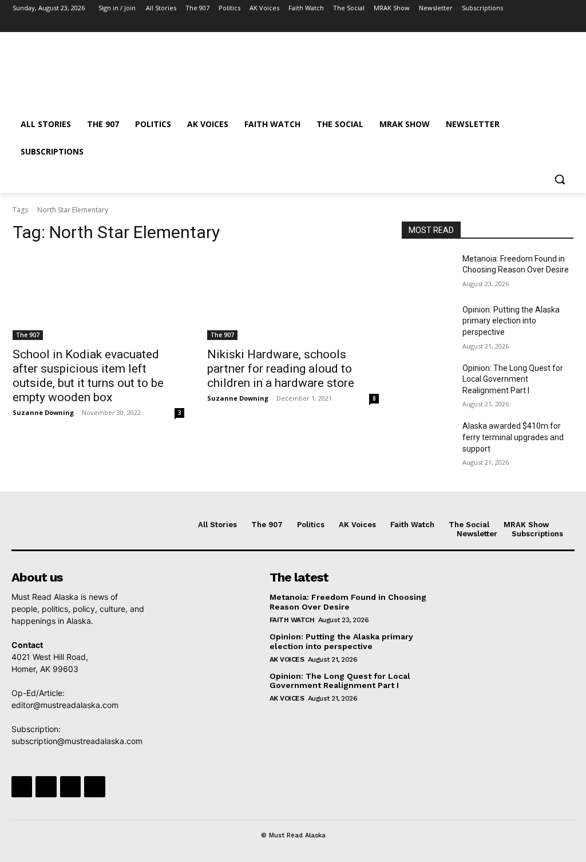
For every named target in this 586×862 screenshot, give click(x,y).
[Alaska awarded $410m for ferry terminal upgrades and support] (427, 439)
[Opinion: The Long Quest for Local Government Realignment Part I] (427, 381)
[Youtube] (566, 24)
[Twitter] (535, 24)
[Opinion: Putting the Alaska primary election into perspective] (427, 323)
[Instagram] (519, 24)
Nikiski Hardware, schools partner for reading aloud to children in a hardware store (280, 368)
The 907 (27, 335)
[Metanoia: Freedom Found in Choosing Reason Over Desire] (427, 272)
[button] (559, 179)
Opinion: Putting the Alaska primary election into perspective (511, 321)
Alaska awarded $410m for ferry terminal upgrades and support (513, 437)
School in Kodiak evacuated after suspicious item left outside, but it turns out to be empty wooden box (88, 375)
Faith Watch (292, 620)
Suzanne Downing (43, 412)
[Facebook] (503, 24)
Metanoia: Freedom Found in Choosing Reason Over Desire (348, 601)
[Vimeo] (550, 24)
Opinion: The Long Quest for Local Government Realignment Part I (512, 379)
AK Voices (287, 659)
